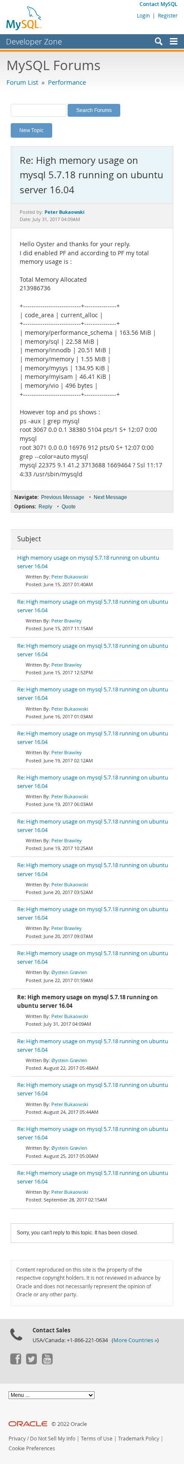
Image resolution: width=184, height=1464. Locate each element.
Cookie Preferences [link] (32, 1448)
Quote (69, 507)
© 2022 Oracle (69, 1424)
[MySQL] (24, 18)
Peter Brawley (66, 620)
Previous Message (62, 497)
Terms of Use (97, 1438)
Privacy (17, 1438)
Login (143, 15)
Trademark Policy (138, 1438)
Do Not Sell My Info (52, 1438)
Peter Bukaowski (69, 576)
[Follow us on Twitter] (31, 1362)
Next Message (110, 497)
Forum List (22, 82)
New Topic (31, 130)
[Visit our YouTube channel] (47, 1362)
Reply (45, 507)
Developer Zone (34, 41)
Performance (67, 82)
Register (168, 15)
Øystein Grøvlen (69, 972)
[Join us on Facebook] (15, 1362)
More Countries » (135, 1340)
